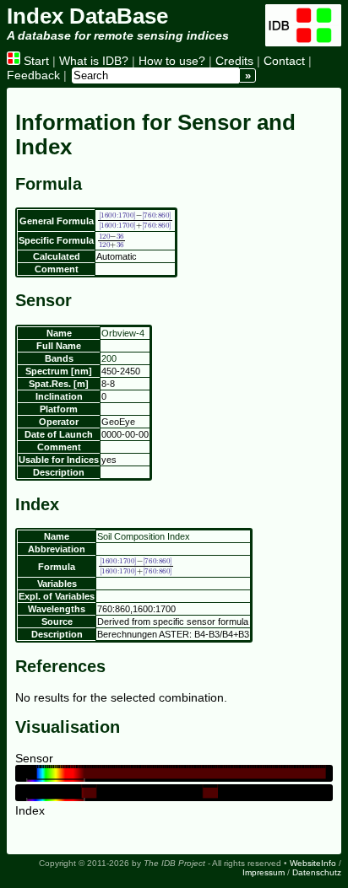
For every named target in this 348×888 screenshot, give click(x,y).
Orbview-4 (122, 333)
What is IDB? (93, 60)
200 (109, 358)
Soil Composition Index (143, 536)
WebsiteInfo (313, 863)
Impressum (263, 872)
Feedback (33, 75)
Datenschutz (316, 872)
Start (34, 60)
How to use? (172, 60)
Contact (284, 60)
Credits (234, 60)
